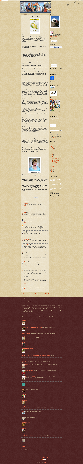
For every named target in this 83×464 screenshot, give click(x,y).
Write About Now (24, 428)
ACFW (29, 178)
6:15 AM (25, 266)
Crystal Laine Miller (52, 75)
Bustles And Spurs (24, 400)
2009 (52, 170)
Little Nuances (23, 446)
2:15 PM (25, 229)
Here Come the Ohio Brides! (55, 160)
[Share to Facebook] (36, 197)
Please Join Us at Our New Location (26, 407)
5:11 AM (25, 288)
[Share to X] (35, 197)
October (53, 148)
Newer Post (23, 293)
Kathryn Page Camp (26, 239)
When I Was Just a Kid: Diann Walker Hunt (30, 410)
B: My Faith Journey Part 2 (45, 456)
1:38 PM (25, 216)
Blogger (45, 462)
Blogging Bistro (24, 434)
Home (35, 293)
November (53, 147)
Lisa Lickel (25, 286)
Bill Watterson (55, 137)
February (53, 166)
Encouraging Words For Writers (26, 422)
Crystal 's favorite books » (59, 111)
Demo (26, 438)
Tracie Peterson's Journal (25, 363)
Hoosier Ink (23, 336)
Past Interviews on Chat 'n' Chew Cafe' (25, 451)
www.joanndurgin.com (26, 187)
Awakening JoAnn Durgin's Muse (56, 162)
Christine (25, 212)
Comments (52, 41)
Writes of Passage (24, 406)
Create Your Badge (57, 75)
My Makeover (52, 198)
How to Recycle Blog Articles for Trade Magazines (27, 435)
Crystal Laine (25, 261)
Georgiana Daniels (24, 416)
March (53, 165)
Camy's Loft (23, 326)
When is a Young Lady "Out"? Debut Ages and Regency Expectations (33, 327)
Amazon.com (24, 192)
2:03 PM (25, 222)
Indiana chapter (36, 178)
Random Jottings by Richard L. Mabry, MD (27, 348)
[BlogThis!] (35, 197)
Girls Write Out (24, 388)
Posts (52, 64)
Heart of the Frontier (27, 364)
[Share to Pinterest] (37, 197)
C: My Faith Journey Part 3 (45, 457)
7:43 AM (25, 283)
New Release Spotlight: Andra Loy (26, 333)
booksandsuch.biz (24, 354)
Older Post (47, 293)
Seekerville (23, 342)
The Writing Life (24, 320)
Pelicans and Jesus (54, 161)
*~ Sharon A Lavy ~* (24, 394)
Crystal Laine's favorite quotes (55, 134)
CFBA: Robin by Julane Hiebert (29, 370)
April (52, 155)
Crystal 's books (53, 99)
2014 (52, 142)
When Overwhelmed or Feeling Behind (30, 321)
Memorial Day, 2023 (27, 349)
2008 (52, 171)
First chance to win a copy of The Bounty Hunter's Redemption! (32, 376)
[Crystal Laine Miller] (52, 79)
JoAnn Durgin (24, 175)
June (52, 153)
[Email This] (34, 197)
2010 (52, 169)
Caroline (25, 218)
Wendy (25, 231)
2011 (52, 146)
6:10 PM (25, 242)
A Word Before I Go (24, 361)
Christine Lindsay (24, 444)
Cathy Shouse (26, 251)
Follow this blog (56, 47)
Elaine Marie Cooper (26, 244)
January (53, 167)
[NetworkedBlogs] (56, 46)
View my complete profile (53, 36)
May (52, 154)
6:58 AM (25, 205)
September (53, 149)
